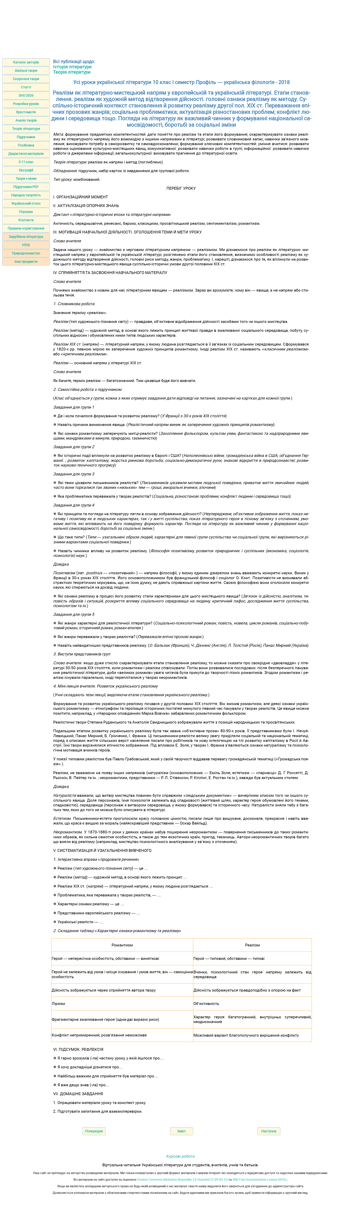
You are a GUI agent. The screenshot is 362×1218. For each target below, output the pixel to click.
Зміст (181, 1131)
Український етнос (26, 203)
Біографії (26, 170)
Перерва (26, 212)
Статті (26, 87)
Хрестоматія (26, 112)
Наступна (268, 1131)
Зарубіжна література (26, 237)
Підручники (26, 137)
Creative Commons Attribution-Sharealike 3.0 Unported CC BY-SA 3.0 (182, 1179)
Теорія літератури (26, 129)
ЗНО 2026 (26, 95)
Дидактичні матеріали (26, 154)
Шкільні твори (26, 70)
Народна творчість (26, 195)
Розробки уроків (26, 104)
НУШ (26, 245)
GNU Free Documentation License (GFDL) (260, 1179)
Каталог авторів (26, 62)
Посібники (26, 145)
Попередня (94, 1131)
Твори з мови (26, 178)
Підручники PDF (26, 187)
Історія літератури (72, 66)
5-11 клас (26, 162)
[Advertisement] (181, 28)
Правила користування (26, 228)
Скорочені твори (26, 79)
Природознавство (26, 253)
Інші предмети (26, 261)
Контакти (26, 220)
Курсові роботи (180, 1156)
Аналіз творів (26, 120)
